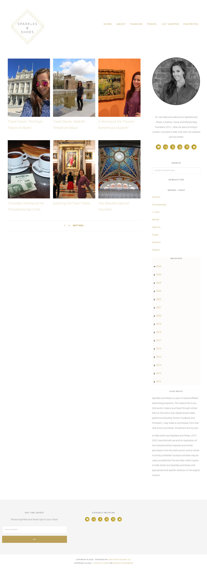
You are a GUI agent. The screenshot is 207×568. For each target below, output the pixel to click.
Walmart (156, 242)
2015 (158, 356)
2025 (158, 274)
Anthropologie (159, 204)
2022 (158, 299)
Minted (155, 219)
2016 (158, 348)
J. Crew (155, 212)
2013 (158, 373)
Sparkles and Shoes (27, 26)
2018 (158, 332)
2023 (158, 291)
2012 (158, 381)
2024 (158, 282)
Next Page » (79, 225)
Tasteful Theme (101, 563)
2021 (158, 307)
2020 (158, 315)
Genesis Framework (123, 563)
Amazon (156, 197)
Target (155, 234)
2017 (158, 340)
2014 (158, 365)
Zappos (156, 249)
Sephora (156, 227)
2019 (158, 323)
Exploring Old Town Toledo (71, 203)
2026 (158, 266)
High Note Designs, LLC (119, 559)
